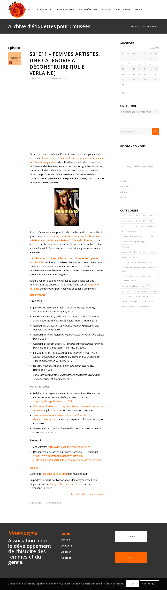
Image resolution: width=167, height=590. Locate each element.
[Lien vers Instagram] (14, 47)
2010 (124, 215)
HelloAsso (146, 166)
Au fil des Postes (129, 231)
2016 (131, 221)
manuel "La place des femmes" (135, 286)
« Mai (123, 92)
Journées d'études (129, 257)
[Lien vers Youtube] (18, 47)
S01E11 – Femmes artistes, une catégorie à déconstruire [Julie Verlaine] (65, 63)
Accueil (123, 180)
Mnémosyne (55, 503)
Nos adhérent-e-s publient (145, 291)
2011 (131, 215)
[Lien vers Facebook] (9, 47)
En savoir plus (149, 583)
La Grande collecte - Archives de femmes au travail (136, 278)
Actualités (140, 226)
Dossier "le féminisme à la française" (138, 236)
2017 (138, 221)
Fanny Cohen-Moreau (62, 484)
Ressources (148, 301)
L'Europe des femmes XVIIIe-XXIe (136, 262)
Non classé (126, 291)
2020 (124, 226)
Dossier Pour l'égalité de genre (135, 241)
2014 (152, 215)
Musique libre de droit (55, 473)
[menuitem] (21, 9)
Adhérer (124, 191)
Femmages (126, 247)
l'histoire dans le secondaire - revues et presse (139, 269)
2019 (152, 221)
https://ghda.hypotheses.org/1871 (52, 401)
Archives (151, 226)
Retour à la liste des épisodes (87, 494)
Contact (124, 197)
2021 (131, 226)
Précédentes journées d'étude (135, 296)
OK (132, 583)
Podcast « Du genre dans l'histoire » (49, 78)
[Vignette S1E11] (14, 58)
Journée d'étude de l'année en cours (138, 252)
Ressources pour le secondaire (135, 306)
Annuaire (124, 186)
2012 (138, 215)
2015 (124, 221)
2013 (145, 215)
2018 (145, 221)
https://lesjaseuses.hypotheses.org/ (69, 446)
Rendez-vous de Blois (131, 301)
